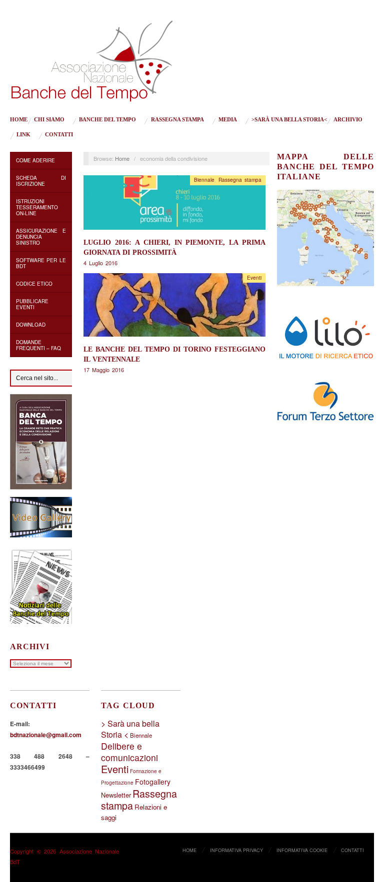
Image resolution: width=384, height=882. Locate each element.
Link (23, 134)
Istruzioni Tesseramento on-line (37, 207)
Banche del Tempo (107, 119)
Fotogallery (152, 782)
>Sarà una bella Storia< (289, 119)
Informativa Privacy (236, 850)
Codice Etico (34, 283)
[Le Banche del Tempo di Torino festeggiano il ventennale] (175, 307)
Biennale (204, 179)
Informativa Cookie (302, 850)
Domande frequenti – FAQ (38, 345)
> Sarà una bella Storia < (130, 729)
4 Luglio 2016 (101, 263)
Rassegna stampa (177, 119)
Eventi (254, 277)
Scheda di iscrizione (41, 180)
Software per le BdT (41, 263)
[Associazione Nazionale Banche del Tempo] (92, 59)
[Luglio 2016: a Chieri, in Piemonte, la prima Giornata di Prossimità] (175, 205)
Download (31, 324)
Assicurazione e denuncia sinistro (41, 236)
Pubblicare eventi (32, 304)
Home (19, 119)
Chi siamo (49, 119)
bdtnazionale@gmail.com (46, 734)
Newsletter (116, 795)
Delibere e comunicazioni (129, 752)
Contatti (59, 134)
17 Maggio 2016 (104, 370)
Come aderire (35, 160)
